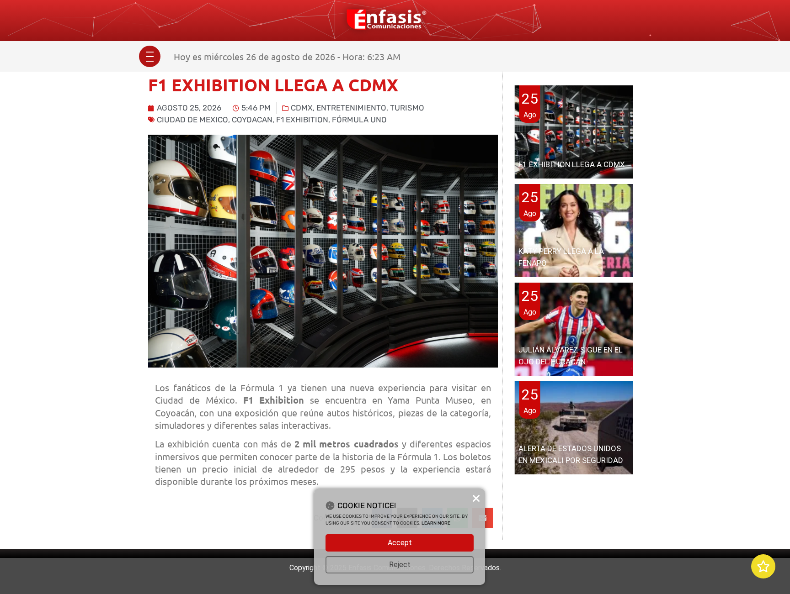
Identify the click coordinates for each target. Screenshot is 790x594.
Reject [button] (400, 564)
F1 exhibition (302, 119)
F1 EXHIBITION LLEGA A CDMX (571, 164)
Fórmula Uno (359, 119)
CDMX (302, 107)
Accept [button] (400, 542)
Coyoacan (252, 119)
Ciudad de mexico (192, 119)
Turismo (407, 107)
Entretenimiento (351, 107)
